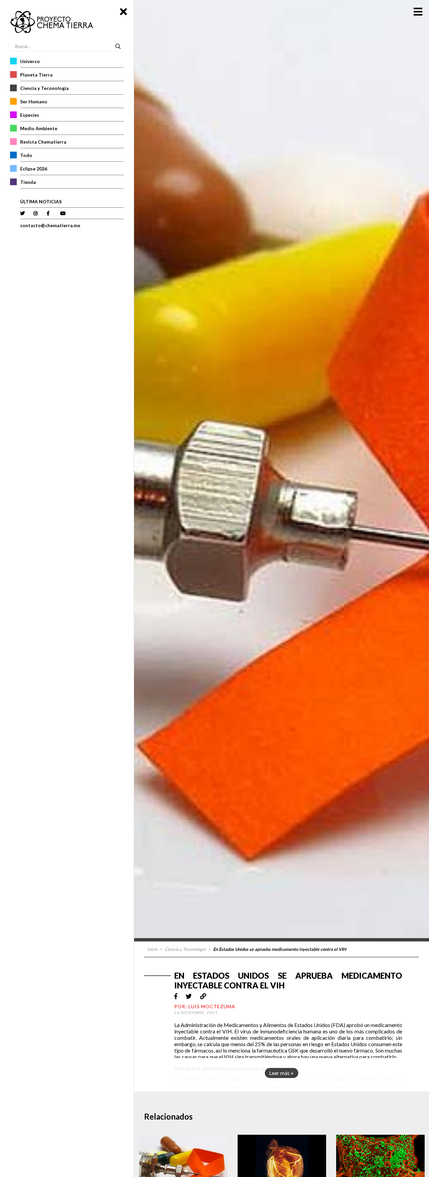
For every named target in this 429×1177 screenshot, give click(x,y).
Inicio (152, 949)
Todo (26, 155)
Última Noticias (41, 201)
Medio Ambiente (38, 128)
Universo (30, 61)
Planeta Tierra (36, 75)
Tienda (28, 182)
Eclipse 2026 (33, 168)
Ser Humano (33, 101)
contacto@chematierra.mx (50, 225)
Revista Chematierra (43, 142)
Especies (29, 115)
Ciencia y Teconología (44, 88)
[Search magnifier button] (119, 46)
